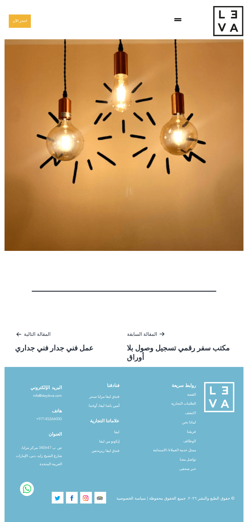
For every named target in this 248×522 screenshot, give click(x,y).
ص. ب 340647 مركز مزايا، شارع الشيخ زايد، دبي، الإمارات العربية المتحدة (39, 456)
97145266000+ (49, 419)
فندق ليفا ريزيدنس (105, 451)
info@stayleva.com (47, 396)
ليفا (116, 432)
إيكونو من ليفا (109, 441)
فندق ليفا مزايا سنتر (104, 397)
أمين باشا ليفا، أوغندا (104, 406)
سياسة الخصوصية (131, 499)
